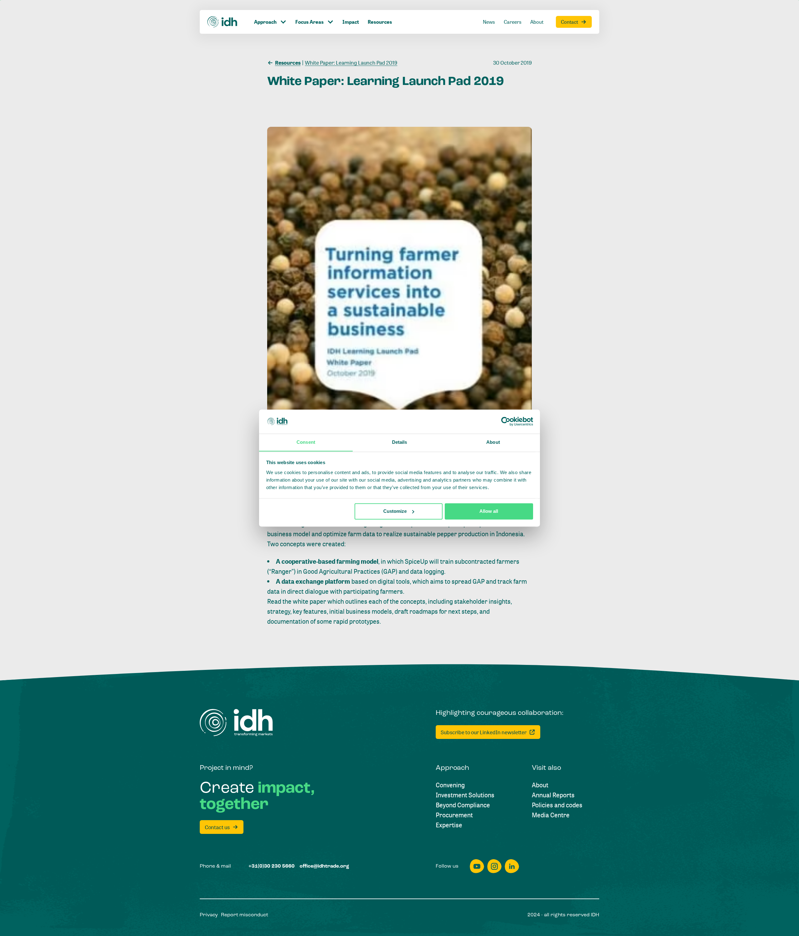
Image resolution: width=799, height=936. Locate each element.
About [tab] (493, 442)
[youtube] (476, 866)
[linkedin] (511, 866)
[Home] (222, 21)
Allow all (488, 511)
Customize (395, 511)
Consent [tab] (306, 442)
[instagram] (494, 866)
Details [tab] (399, 442)
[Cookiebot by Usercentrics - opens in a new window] (505, 421)
